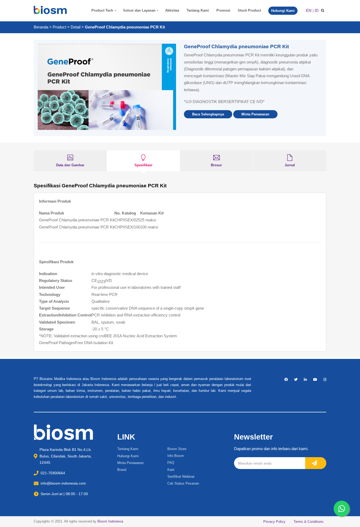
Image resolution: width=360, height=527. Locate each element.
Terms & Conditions (309, 522)
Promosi (223, 10)
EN (309, 10)
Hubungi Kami (128, 456)
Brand (121, 470)
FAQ (170, 463)
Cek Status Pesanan (183, 483)
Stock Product (249, 10)
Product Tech (102, 10)
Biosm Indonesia (110, 521)
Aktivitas (172, 10)
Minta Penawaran (255, 114)
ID (317, 10)
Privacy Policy (274, 522)
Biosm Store (176, 449)
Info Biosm (175, 456)
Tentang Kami (198, 10)
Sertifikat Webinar (180, 477)
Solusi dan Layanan (139, 10)
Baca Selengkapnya (208, 114)
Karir (170, 470)
